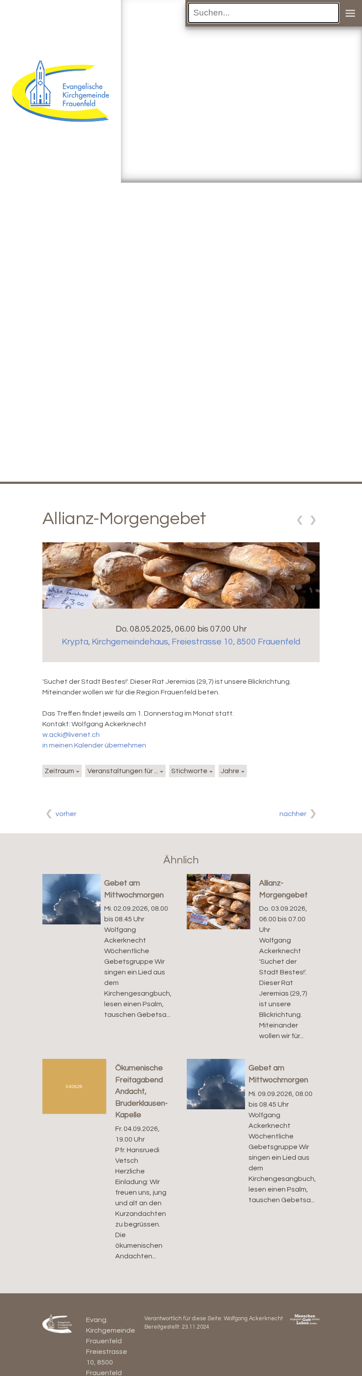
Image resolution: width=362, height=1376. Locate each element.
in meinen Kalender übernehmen (94, 745)
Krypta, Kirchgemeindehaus (181, 641)
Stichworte (189, 770)
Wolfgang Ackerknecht (253, 1319)
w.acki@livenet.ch (71, 734)
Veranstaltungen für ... (122, 770)
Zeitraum (59, 770)
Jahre (230, 770)
